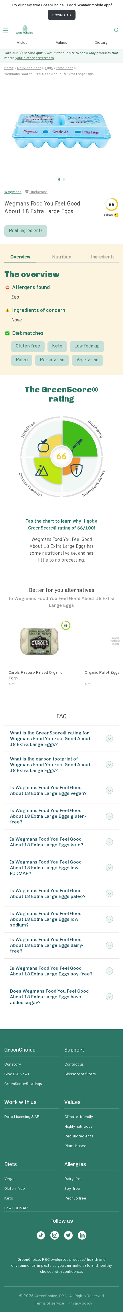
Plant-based (75, 1146)
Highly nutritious (78, 1126)
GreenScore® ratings (23, 1084)
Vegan (9, 1179)
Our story (12, 1064)
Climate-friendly (78, 1117)
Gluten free (28, 346)
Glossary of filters (80, 1074)
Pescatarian (52, 360)
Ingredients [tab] (102, 257)
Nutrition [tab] (61, 257)
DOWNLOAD (61, 15)
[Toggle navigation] (8, 29)
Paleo (22, 360)
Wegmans (12, 192)
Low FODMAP (16, 1208)
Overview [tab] (20, 257)
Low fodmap (87, 346)
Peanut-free (75, 1198)
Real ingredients (26, 231)
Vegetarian (87, 360)
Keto (57, 346)
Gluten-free (14, 1188)
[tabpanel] (61, 317)
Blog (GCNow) (16, 1074)
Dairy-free (73, 1179)
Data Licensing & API (22, 1117)
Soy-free (72, 1188)
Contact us (74, 1064)
